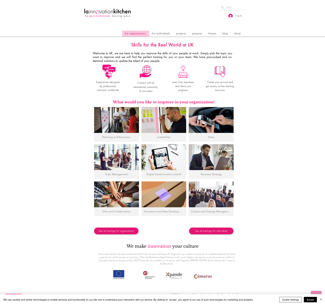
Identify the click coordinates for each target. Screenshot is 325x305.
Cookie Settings (290, 299)
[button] (181, 34)
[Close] (321, 299)
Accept (310, 299)
